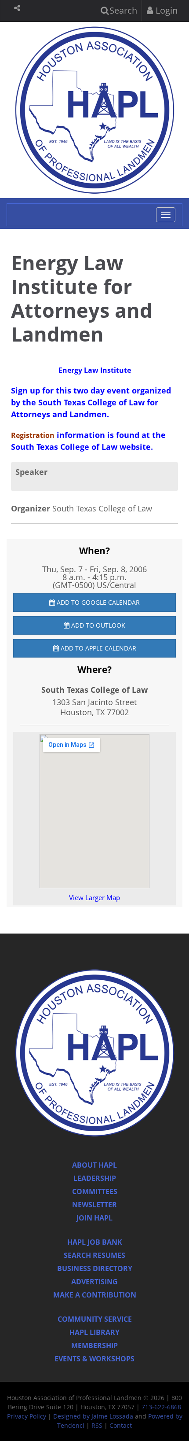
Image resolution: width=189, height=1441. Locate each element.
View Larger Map (94, 897)
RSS (96, 1425)
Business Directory (94, 1268)
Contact (120, 1425)
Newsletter (94, 1204)
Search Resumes (94, 1255)
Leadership (94, 1178)
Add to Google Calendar (97, 602)
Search (122, 10)
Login (165, 10)
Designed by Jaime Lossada (93, 1416)
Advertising (94, 1282)
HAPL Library (94, 1332)
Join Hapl (94, 1218)
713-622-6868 (161, 1407)
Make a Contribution (94, 1295)
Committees (94, 1191)
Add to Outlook (97, 625)
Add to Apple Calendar (97, 648)
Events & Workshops (94, 1359)
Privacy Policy (26, 1416)
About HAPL (94, 1165)
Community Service (95, 1319)
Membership (94, 1345)
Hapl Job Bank (94, 1242)
